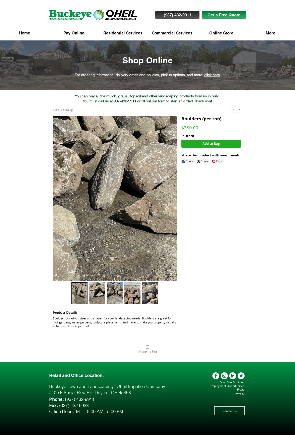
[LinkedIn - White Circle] (232, 375)
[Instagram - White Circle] (224, 375)
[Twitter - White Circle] (241, 375)
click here (212, 74)
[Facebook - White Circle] (215, 375)
